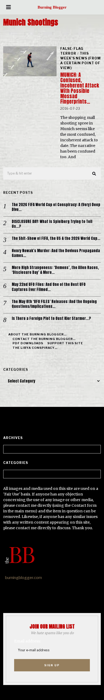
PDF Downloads (28, 343)
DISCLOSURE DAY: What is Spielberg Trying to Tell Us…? (52, 224)
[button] (94, 173)
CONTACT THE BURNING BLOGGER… (44, 339)
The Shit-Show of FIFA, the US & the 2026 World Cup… (56, 238)
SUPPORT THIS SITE (65, 343)
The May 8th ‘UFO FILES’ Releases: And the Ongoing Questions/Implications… (54, 304)
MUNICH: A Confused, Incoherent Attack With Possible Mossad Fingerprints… (79, 88)
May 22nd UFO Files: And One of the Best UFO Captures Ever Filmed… (49, 287)
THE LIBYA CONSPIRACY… (35, 348)
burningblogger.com (23, 577)
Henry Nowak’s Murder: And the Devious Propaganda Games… (56, 253)
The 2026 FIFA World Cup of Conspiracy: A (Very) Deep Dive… (56, 207)
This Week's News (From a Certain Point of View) (80, 60)
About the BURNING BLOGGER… (37, 334)
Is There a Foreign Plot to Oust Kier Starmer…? (51, 318)
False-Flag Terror (71, 51)
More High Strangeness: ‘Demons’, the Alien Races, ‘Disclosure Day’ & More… (55, 270)
